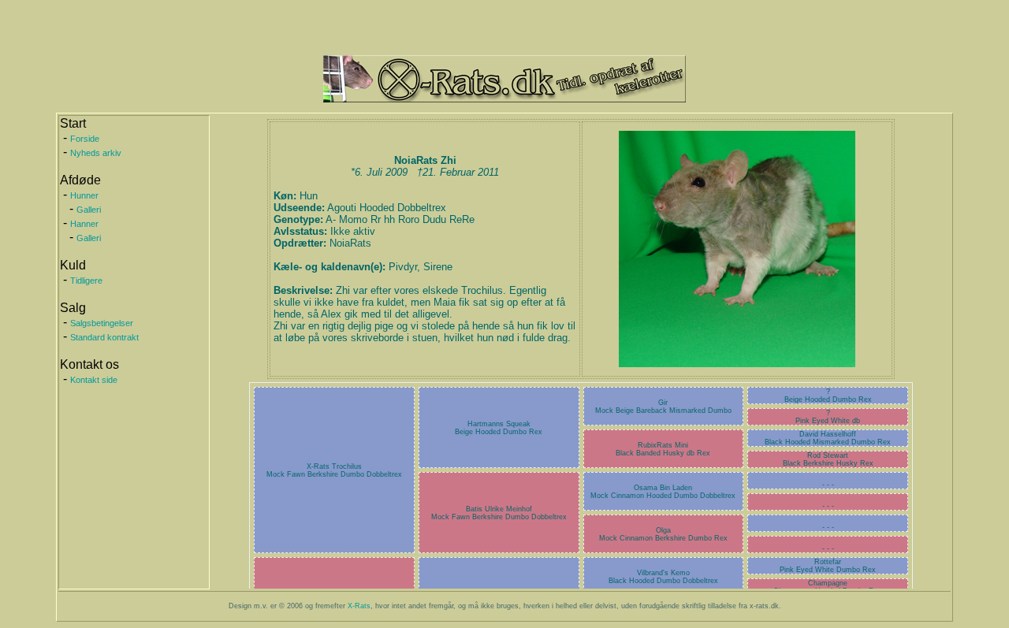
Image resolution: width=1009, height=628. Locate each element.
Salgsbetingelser (101, 323)
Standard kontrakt (104, 337)
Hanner (84, 224)
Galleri (88, 209)
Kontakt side (93, 380)
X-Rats (359, 606)
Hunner (84, 195)
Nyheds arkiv (95, 153)
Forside (84, 138)
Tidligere (86, 280)
